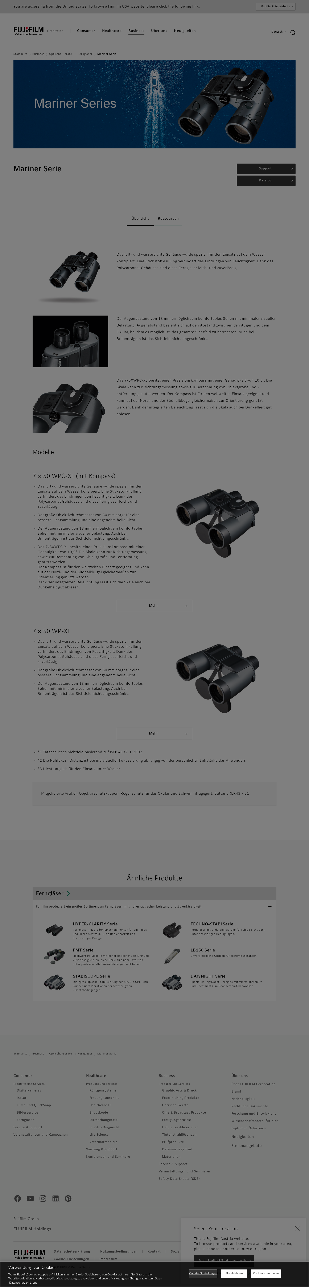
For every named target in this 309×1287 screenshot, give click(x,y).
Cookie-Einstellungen (203, 1273)
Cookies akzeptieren (266, 1273)
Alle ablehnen (234, 1273)
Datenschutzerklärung (23, 1282)
